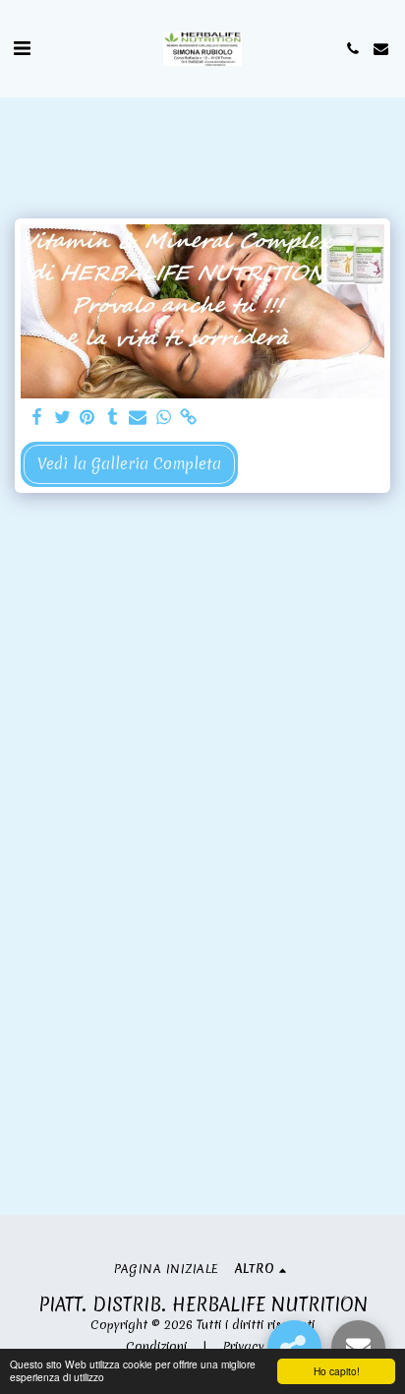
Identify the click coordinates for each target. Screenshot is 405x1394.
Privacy (243, 1346)
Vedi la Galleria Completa (129, 464)
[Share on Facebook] (36, 417)
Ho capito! (337, 1371)
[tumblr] (113, 417)
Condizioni (156, 1346)
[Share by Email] (137, 417)
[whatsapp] (163, 417)
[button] (21, 48)
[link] (189, 417)
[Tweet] (62, 417)
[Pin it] (87, 417)
